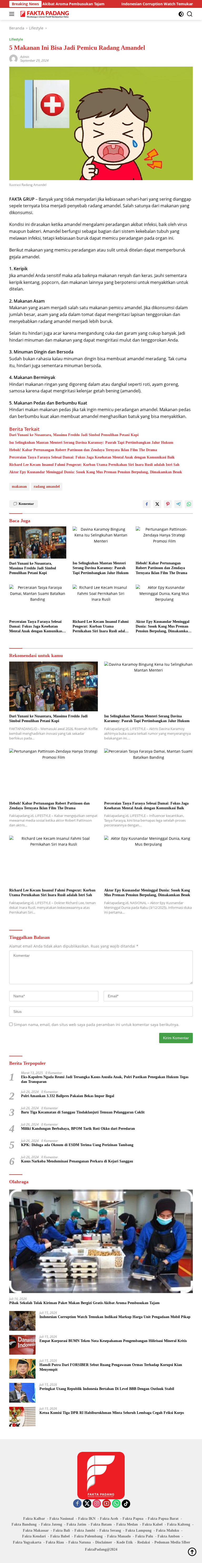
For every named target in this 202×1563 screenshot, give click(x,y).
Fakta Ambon (169, 1536)
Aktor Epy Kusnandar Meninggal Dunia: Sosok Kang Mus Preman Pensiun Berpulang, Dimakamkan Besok (95, 472)
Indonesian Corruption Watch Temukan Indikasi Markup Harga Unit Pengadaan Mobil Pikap (114, 1317)
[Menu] (12, 13)
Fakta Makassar (36, 1530)
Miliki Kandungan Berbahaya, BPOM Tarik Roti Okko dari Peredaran (78, 1129)
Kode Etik (125, 1542)
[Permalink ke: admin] (13, 58)
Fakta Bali (61, 1530)
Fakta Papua (133, 1519)
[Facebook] (77, 1503)
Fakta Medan (127, 1524)
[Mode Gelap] (181, 14)
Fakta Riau (55, 1542)
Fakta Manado (119, 1536)
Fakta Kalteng (178, 1524)
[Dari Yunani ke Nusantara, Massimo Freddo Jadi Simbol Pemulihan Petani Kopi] (37, 542)
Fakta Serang (110, 1530)
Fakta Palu (144, 1536)
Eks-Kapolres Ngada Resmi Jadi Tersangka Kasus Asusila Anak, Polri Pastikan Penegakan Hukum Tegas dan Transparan (104, 1079)
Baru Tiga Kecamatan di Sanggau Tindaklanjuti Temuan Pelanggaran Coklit (83, 1112)
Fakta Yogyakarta (27, 1542)
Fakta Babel (60, 1536)
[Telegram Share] (178, 504)
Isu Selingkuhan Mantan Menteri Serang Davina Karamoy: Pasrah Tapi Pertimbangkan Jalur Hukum (91, 443)
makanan (19, 487)
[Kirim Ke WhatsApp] (189, 504)
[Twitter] (87, 1503)
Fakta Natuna (79, 1542)
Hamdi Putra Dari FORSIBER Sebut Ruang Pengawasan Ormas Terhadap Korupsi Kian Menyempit (110, 1367)
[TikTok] (126, 1504)
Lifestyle (16, 39)
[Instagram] (97, 1503)
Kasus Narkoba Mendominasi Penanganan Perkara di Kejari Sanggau (77, 1161)
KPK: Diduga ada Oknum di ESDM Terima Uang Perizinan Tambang (77, 1145)
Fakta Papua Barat (163, 1519)
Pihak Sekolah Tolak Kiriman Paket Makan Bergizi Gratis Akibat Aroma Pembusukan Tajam (84, 1303)
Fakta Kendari (34, 1536)
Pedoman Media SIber (172, 1542)
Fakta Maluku (167, 1530)
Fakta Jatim (76, 1524)
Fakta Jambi (84, 1530)
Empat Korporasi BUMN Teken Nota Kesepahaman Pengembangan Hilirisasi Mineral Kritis (113, 1341)
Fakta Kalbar (34, 1519)
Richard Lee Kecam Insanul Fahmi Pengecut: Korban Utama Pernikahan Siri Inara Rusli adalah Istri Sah (94, 465)
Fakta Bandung (24, 1524)
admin (24, 57)
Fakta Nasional (61, 1519)
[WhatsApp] (116, 1503)
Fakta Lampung (138, 1530)
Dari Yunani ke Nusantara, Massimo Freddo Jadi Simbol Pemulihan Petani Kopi (74, 435)
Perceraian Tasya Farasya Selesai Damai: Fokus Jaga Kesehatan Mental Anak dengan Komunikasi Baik (92, 457)
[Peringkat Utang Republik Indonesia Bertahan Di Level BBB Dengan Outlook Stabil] (22, 1393)
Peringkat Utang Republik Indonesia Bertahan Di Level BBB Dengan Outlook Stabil (106, 1389)
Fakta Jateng (51, 1524)
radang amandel (47, 487)
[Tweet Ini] (157, 504)
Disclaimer (103, 1542)
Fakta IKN (86, 1519)
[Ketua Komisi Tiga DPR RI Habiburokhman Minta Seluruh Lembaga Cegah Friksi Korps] (22, 1417)
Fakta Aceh (109, 1519)
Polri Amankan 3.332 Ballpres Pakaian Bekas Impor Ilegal (67, 1096)
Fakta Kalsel (152, 1524)
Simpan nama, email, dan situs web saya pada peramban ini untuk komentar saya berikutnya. (96, 1024)
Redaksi (143, 1542)
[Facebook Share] (147, 504)
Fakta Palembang (88, 1536)
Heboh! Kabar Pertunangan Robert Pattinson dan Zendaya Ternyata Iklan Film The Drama (83, 450)
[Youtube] (106, 1503)
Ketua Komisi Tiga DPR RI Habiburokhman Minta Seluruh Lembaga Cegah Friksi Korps (111, 1413)
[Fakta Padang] (44, 13)
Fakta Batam (101, 1524)
